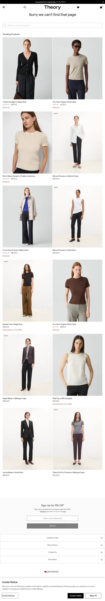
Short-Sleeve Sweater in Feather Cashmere (19, 176)
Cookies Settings (8, 596)
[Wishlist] (78, 7)
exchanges (52, 2)
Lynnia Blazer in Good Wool (13, 472)
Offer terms (43, 511)
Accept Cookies (76, 596)
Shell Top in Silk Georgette (62, 398)
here (64, 511)
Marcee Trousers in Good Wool (64, 250)
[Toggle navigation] (4, 7)
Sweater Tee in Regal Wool (12, 324)
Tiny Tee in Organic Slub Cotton (64, 102)
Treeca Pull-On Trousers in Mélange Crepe (68, 472)
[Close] (103, 2)
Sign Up (52, 526)
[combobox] (52, 25)
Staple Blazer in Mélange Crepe (14, 398)
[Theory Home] (52, 7)
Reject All (93, 596)
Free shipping (40, 2)
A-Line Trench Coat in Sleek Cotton (16, 250)
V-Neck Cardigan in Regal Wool (14, 102)
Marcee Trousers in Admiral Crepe (65, 176)
